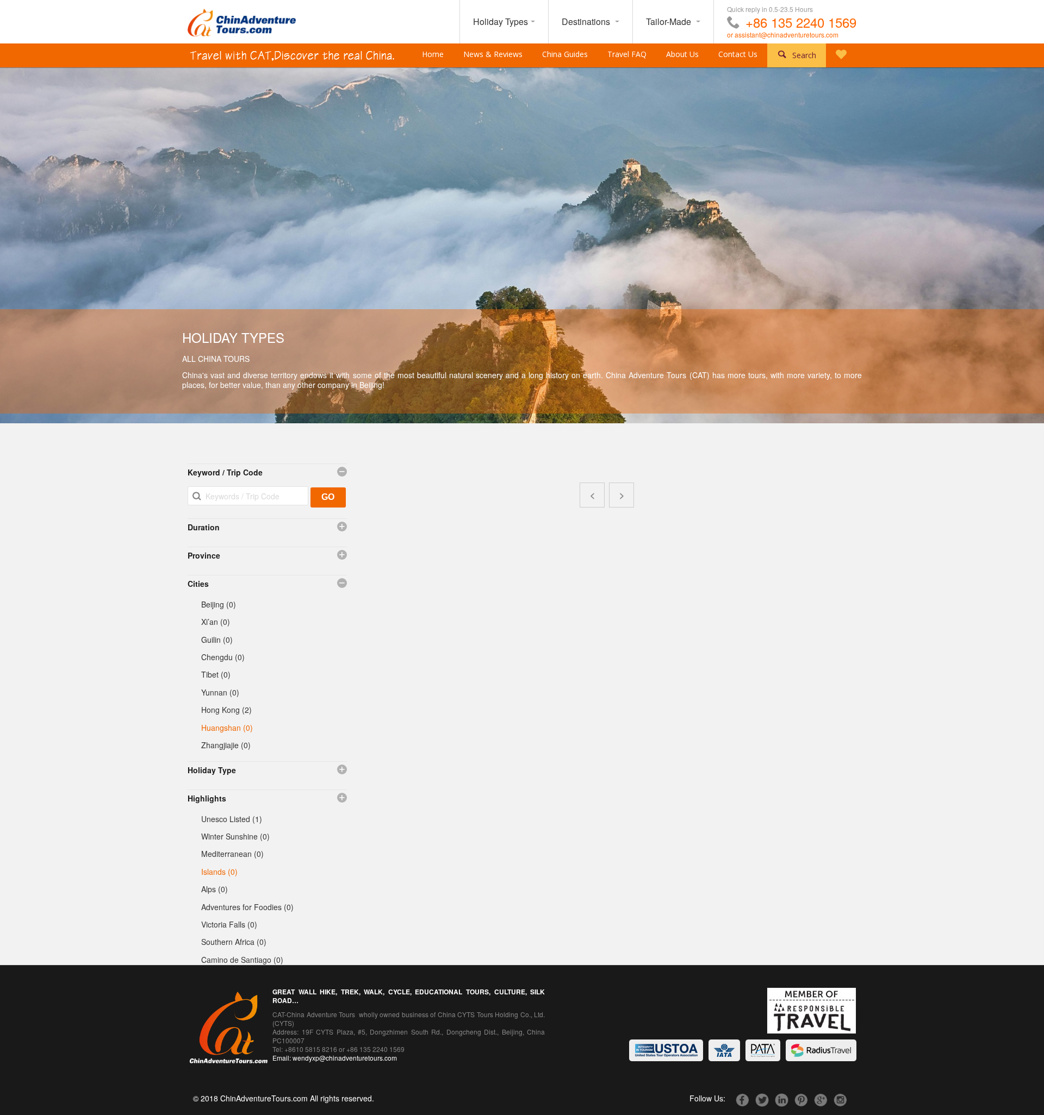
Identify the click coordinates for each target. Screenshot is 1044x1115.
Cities (198, 583)
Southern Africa (233, 941)
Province (204, 555)
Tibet (216, 674)
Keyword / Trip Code (225, 472)
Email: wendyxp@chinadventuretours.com (334, 1057)
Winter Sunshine (235, 836)
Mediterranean (232, 853)
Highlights (207, 798)
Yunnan (220, 692)
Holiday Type (212, 770)
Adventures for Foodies (247, 906)
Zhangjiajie (226, 745)
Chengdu (223, 657)
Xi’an (215, 621)
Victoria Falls (229, 924)
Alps (214, 889)
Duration (204, 527)
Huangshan (227, 727)
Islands (219, 871)
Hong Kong (226, 709)
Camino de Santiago (242, 959)
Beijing (218, 604)
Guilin (217, 639)
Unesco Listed (231, 818)
